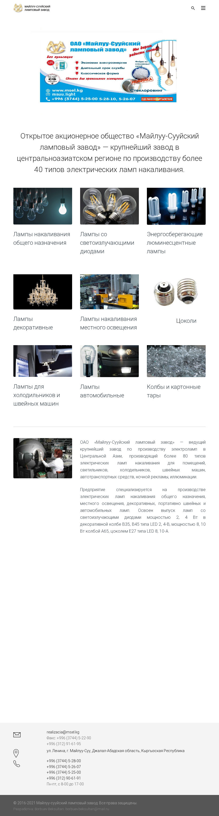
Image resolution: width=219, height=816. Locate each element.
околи (189, 320)
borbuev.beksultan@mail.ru (87, 809)
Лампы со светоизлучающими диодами (107, 243)
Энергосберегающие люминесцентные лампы (175, 243)
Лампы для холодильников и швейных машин (36, 395)
